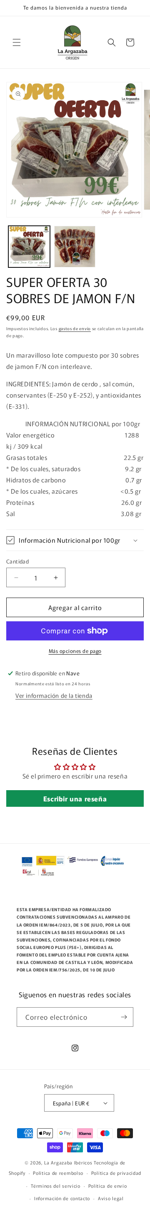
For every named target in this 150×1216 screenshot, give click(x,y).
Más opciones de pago (75, 650)
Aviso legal (111, 1198)
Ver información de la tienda (53, 695)
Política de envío (107, 1185)
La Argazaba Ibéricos (69, 1162)
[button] (17, 42)
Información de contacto (62, 1198)
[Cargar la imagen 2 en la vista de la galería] (75, 246)
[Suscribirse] (124, 1017)
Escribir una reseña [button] (75, 798)
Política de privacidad (116, 1172)
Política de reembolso (58, 1172)
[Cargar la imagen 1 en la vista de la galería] (29, 246)
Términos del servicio (55, 1185)
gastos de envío (75, 328)
